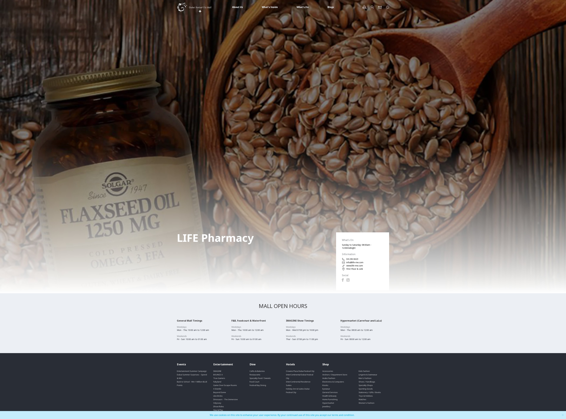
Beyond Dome (219, 392)
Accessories (327, 371)
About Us (237, 7)
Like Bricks (218, 396)
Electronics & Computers (333, 381)
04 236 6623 (352, 259)
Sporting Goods (366, 388)
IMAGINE (217, 371)
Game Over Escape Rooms (225, 385)
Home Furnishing (330, 399)
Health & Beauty (329, 396)
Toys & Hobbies (366, 396)
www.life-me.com (354, 265)
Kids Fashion (364, 371)
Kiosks (325, 385)
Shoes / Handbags (367, 381)
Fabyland (217, 381)
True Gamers (219, 378)
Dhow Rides (218, 406)
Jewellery (326, 406)
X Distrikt (217, 388)
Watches (362, 399)
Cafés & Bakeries (257, 371)
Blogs (331, 7)
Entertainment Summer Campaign (192, 371)
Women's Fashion (366, 403)
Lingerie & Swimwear (368, 374)
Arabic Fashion (328, 378)
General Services (330, 392)
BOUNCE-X (218, 374)
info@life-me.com (354, 262)
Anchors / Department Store (334, 374)
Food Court (254, 381)
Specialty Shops (366, 385)
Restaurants (255, 374)
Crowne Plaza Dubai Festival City (300, 371)
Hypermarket (328, 403)
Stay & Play (218, 410)
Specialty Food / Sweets (260, 378)
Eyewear (326, 388)
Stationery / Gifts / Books (370, 392)
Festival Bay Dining (258, 385)
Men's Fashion (365, 378)
